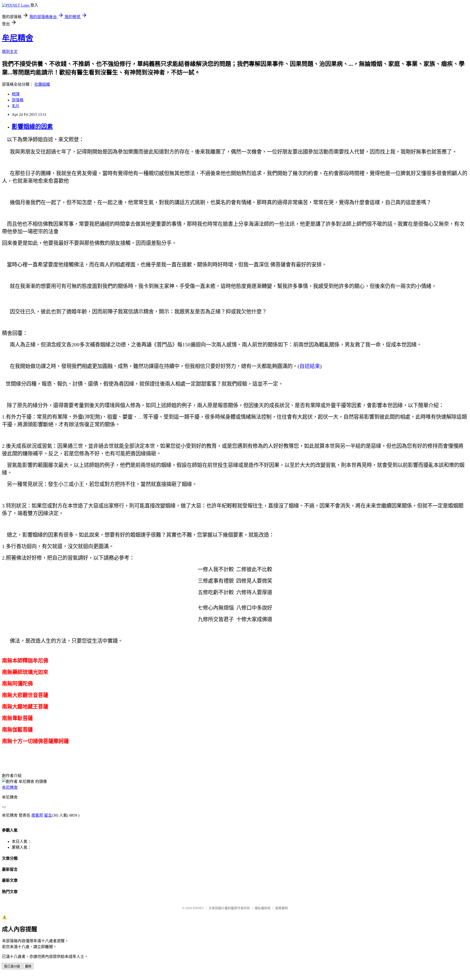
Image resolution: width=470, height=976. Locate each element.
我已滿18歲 (12, 966)
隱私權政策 (262, 908)
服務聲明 (281, 908)
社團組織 (42, 84)
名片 (16, 106)
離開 (28, 966)
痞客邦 (37, 815)
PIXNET (198, 908)
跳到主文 (10, 51)
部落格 (18, 100)
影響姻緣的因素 (32, 126)
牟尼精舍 (17, 38)
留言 (48, 815)
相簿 (16, 94)
